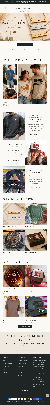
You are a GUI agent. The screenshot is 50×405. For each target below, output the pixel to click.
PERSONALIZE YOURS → (25, 44)
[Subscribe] (35, 348)
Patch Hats (6, 252)
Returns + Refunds (22, 363)
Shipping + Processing (22, 360)
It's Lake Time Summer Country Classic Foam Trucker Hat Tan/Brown (35, 289)
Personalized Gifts (30, 252)
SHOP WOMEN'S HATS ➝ (14, 160)
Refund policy (27, 401)
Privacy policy (40, 401)
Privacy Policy (21, 372)
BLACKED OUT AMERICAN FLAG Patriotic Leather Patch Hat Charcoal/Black (35, 319)
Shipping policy (21, 402)
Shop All (5, 360)
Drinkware (5, 369)
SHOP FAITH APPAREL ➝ (36, 134)
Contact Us (20, 366)
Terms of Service (21, 375)
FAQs (19, 369)
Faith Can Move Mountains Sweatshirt (8, 101)
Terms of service (34, 401)
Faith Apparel (29, 226)
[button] (2, 8)
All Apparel (20, 105)
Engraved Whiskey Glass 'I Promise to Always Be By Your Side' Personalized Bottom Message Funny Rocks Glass (13, 290)
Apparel (5, 372)
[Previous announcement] (2, 1)
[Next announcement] (47, 1)
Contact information (29, 402)
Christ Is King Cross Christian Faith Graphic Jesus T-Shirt (13, 319)
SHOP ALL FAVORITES (25, 326)
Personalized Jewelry (8, 226)
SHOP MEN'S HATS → (36, 187)
